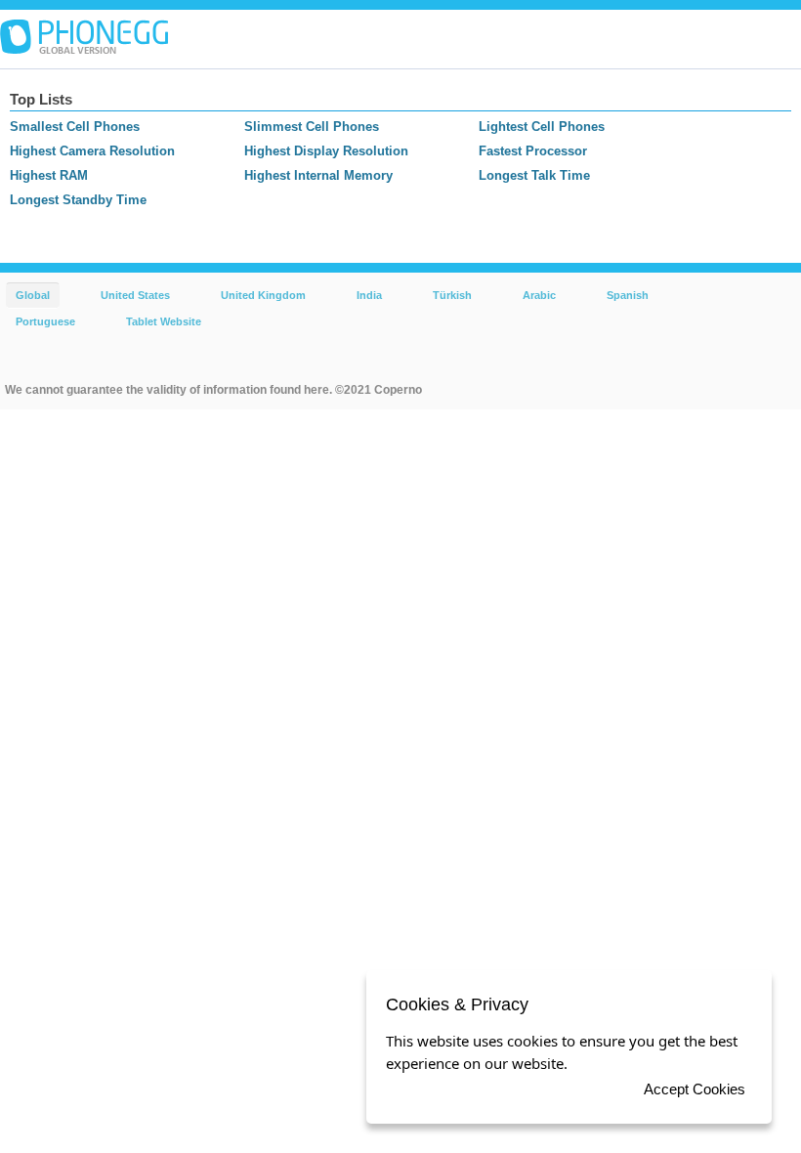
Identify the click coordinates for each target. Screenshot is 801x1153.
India (369, 295)
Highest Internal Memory (318, 175)
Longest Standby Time (78, 199)
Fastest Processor (533, 151)
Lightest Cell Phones (542, 126)
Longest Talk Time (534, 175)
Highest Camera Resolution (92, 151)
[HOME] (84, 37)
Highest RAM (49, 175)
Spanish (628, 295)
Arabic (539, 295)
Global (33, 295)
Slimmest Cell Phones (311, 126)
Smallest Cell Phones (75, 126)
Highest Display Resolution (326, 151)
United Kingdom (263, 295)
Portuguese (45, 321)
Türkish (452, 295)
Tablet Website (163, 321)
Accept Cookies (694, 1089)
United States (135, 295)
